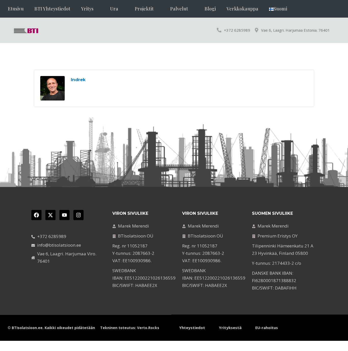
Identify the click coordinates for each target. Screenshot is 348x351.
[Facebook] (36, 215)
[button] (90, 9)
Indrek (78, 79)
